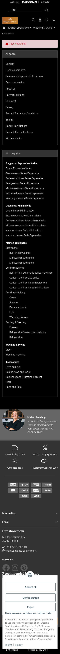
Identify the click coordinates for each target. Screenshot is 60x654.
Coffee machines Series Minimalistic (25, 220)
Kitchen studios (14, 138)
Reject (30, 607)
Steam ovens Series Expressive (22, 173)
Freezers (13, 327)
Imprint (8, 644)
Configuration (30, 597)
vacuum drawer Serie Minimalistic (24, 230)
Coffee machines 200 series (24, 277)
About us (10, 88)
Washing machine (15, 354)
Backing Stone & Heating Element (24, 376)
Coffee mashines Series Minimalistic (29, 287)
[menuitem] (20, 28)
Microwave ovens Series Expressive (25, 188)
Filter (8, 381)
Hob (11, 312)
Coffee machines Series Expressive (24, 178)
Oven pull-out (13, 367)
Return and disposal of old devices (24, 76)
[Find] (47, 10)
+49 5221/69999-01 (16, 547)
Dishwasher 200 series (21, 257)
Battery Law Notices (16, 125)
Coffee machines (15, 267)
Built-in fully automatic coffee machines (30, 272)
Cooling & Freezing (16, 322)
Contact (10, 63)
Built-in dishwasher (19, 252)
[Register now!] (40, 20)
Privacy (19, 644)
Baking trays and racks (18, 372)
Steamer (13, 302)
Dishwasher (12, 247)
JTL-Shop (43, 650)
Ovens (12, 297)
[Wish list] (46, 20)
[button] (30, 513)
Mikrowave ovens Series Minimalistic (26, 225)
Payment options (15, 94)
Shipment (11, 101)
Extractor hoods (17, 307)
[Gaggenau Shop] (10, 20)
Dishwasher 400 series (21, 262)
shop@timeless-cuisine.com (20, 550)
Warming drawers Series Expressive (25, 198)
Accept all (30, 587)
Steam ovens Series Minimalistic (23, 215)
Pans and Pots (14, 386)
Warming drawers (18, 317)
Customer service (15, 82)
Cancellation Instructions (19, 132)
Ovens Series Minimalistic (20, 210)
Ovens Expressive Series (19, 168)
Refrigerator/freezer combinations (27, 332)
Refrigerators (16, 337)
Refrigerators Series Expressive (22, 183)
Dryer (8, 349)
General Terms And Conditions (22, 113)
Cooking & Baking (15, 292)
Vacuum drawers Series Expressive (24, 193)
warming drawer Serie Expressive (23, 235)
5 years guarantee (15, 70)
